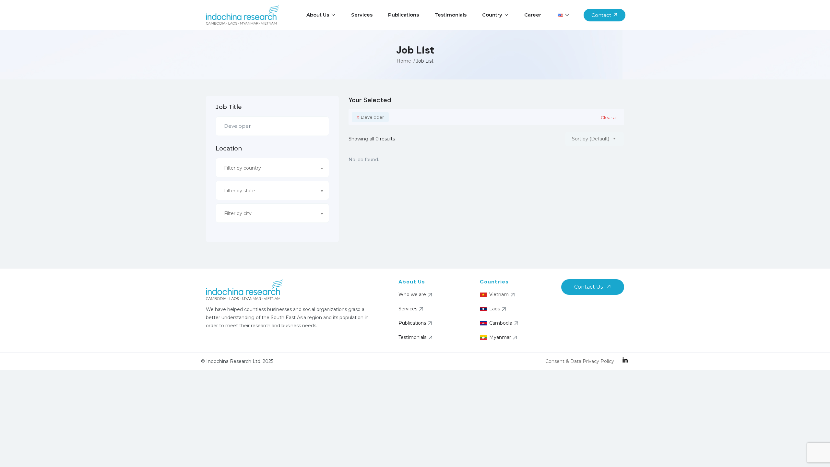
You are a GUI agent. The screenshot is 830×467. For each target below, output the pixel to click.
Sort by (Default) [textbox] (590, 139)
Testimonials (450, 15)
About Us (318, 15)
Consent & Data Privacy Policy (579, 361)
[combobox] (272, 167)
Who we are (412, 294)
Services (362, 15)
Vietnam (499, 294)
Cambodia (500, 323)
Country (493, 15)
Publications (403, 15)
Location (229, 148)
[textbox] (268, 168)
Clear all (609, 117)
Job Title (229, 107)
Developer (370, 117)
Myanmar (500, 337)
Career (532, 15)
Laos (494, 309)
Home (404, 61)
